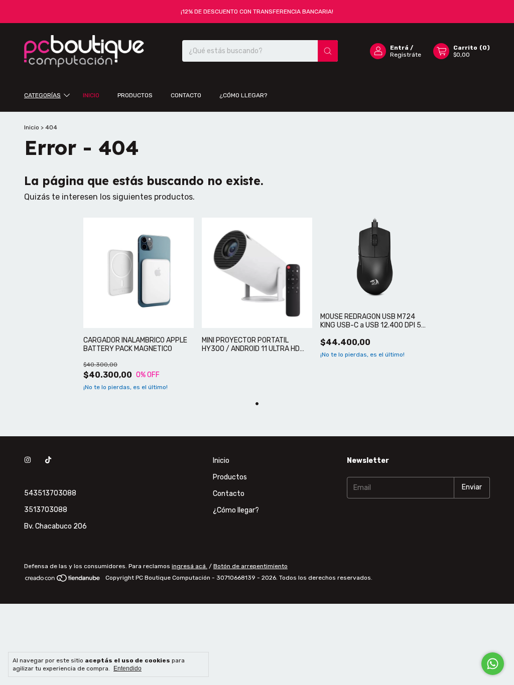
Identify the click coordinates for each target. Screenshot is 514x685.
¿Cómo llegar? (243, 95)
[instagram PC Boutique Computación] (27, 460)
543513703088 (50, 493)
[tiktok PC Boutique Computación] (48, 460)
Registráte (405, 54)
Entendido (127, 668)
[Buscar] (328, 51)
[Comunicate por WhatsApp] (492, 663)
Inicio (91, 95)
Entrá (399, 47)
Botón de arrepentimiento (250, 566)
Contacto (186, 95)
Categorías (42, 95)
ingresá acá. (189, 566)
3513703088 (45, 509)
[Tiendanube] (63, 580)
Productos (135, 95)
